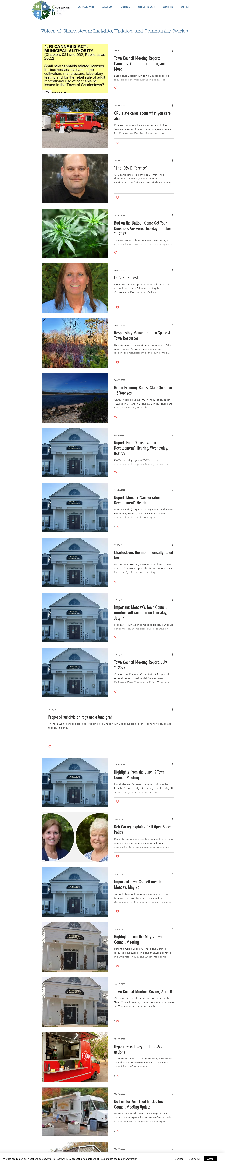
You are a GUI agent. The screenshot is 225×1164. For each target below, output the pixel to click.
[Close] (221, 1158)
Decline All (194, 1158)
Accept (210, 1158)
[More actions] (173, 51)
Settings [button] (179, 1158)
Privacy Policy (130, 1158)
